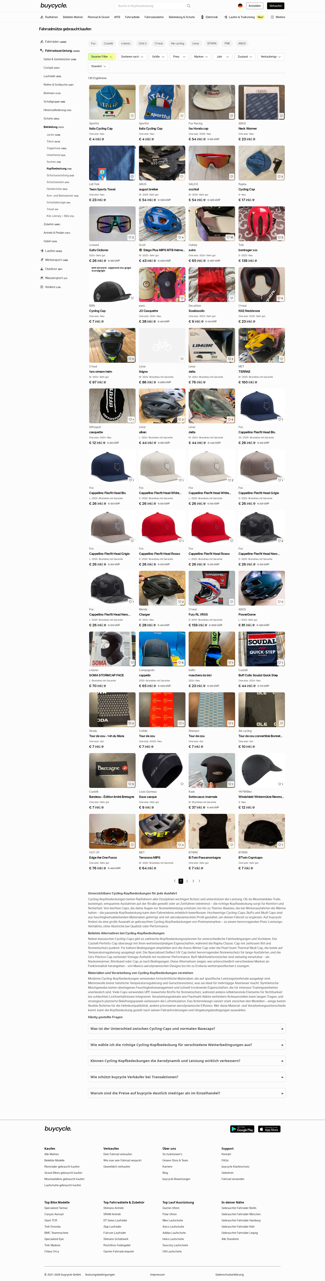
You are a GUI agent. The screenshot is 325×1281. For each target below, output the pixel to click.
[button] (96, 139)
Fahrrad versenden (233, 1179)
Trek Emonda (52, 1226)
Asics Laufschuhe (173, 1226)
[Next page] (199, 881)
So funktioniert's (172, 1154)
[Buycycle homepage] (54, 6)
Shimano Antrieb (113, 1208)
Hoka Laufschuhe (173, 1239)
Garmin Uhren (170, 1208)
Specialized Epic (54, 1239)
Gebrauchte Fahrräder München (241, 1214)
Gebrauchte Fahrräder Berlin (239, 1208)
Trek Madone (52, 1245)
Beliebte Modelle (54, 1160)
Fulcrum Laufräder (114, 1233)
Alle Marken (51, 1154)
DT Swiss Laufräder (115, 1220)
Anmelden (255, 6)
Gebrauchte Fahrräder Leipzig (240, 1233)
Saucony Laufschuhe (175, 1245)
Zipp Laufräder (112, 1226)
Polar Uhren (169, 1214)
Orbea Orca (51, 1251)
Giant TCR (50, 1220)
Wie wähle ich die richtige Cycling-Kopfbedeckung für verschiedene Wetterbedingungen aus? (186, 1044)
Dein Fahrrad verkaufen (117, 1154)
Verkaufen (276, 6)
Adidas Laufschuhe (174, 1233)
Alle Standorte (230, 1239)
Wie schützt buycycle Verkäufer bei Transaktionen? (186, 1076)
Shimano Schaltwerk (115, 1239)
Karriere (167, 1166)
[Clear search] (189, 6)
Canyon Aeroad (53, 1214)
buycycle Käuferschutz (235, 1166)
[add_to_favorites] (132, 116)
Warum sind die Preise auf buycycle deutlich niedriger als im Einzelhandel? (186, 1093)
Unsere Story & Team (175, 1160)
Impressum (157, 1274)
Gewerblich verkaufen (116, 1166)
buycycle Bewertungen (176, 1179)
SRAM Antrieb (112, 1214)
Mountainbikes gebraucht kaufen (64, 1179)
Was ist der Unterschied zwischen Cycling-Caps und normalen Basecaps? (186, 1028)
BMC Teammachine (56, 1233)
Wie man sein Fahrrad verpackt (122, 1160)
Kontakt (226, 1154)
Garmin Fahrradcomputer (118, 1251)
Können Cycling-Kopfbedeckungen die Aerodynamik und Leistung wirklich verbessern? (186, 1060)
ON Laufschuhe (172, 1251)
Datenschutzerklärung (230, 1274)
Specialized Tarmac (56, 1208)
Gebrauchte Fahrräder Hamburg (241, 1220)
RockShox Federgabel (116, 1245)
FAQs (225, 1160)
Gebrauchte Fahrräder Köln (238, 1226)
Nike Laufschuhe (172, 1220)
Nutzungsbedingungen (100, 1274)
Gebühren (228, 1173)
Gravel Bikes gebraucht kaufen (63, 1173)
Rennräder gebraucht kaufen (62, 1166)
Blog (165, 1173)
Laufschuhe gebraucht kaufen (62, 1185)
